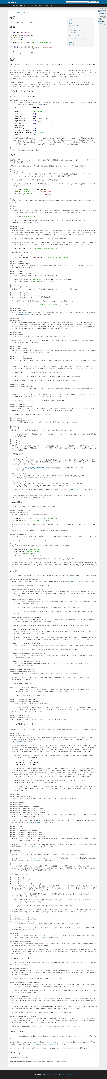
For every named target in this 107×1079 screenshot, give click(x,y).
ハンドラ (74, 32)
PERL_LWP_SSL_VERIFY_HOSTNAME (36, 468)
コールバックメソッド (78, 39)
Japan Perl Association (66, 1074)
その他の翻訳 (34, 5)
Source (100, 18)
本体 (14, 5)
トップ (9, 5)
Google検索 (96, 1)
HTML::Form (50, 1044)
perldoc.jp (12, 2)
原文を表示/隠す (102, 25)
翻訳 (47, 1074)
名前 (70, 19)
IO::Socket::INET (25, 314)
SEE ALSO (72, 42)
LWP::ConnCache (62, 289)
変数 (21, 5)
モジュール (26, 5)
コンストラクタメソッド (76, 25)
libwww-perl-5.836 (102, 13)
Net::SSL (83, 490)
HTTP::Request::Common (36, 822)
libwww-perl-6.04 (15, 13)
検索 (90, 1)
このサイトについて (49, 5)
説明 (70, 23)
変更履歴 (100, 21)
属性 (70, 27)
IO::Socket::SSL (74, 490)
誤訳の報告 (100, 23)
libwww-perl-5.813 (102, 15)
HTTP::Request (22, 890)
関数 (17, 5)
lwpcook (59, 1036)
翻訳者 (40, 5)
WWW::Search (74, 1048)
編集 (99, 20)
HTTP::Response (17, 741)
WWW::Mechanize (63, 1048)
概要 (70, 21)
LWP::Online (43, 937)
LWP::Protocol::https (17, 497)
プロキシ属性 (76, 30)
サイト (50, 1074)
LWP (28, 1036)
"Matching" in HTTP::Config (75, 581)
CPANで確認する (102, 10)
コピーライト (73, 44)
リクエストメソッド (74, 35)
